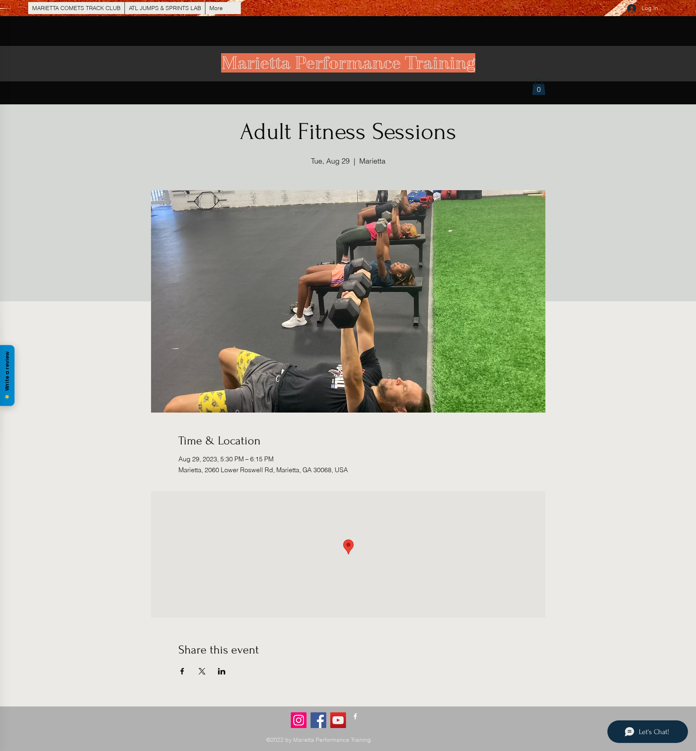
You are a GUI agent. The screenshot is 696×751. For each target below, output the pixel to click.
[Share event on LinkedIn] (222, 671)
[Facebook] (318, 720)
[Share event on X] (202, 671)
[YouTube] (338, 720)
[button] (539, 86)
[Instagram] (299, 720)
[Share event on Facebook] (182, 671)
